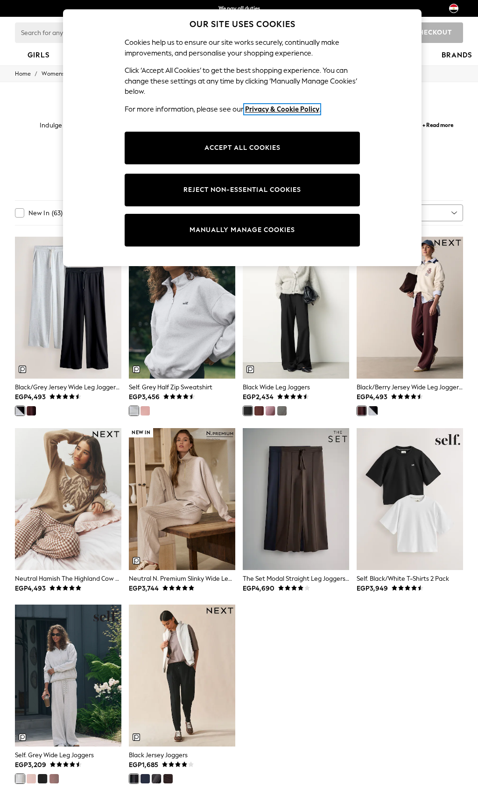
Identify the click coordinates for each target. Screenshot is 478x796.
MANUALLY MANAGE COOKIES (242, 230)
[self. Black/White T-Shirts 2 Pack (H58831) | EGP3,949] (410, 499)
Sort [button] (405, 213)
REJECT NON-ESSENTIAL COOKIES (242, 190)
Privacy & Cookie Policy (282, 109)
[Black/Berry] (31, 411)
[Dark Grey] (282, 411)
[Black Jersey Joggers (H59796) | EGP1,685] (182, 676)
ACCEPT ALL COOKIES (242, 148)
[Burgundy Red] (259, 411)
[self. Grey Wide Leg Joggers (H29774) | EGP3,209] (68, 676)
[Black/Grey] (20, 411)
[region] (242, 137)
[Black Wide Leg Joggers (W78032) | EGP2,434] (296, 308)
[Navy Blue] (145, 778)
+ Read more (437, 124)
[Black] (248, 411)
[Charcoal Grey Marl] (156, 778)
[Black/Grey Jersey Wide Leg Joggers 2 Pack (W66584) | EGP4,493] (68, 308)
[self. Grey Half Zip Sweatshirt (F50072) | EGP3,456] (182, 308)
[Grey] (134, 411)
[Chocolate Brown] (54, 778)
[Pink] (145, 411)
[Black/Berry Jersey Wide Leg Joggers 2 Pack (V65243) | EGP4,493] (410, 308)
